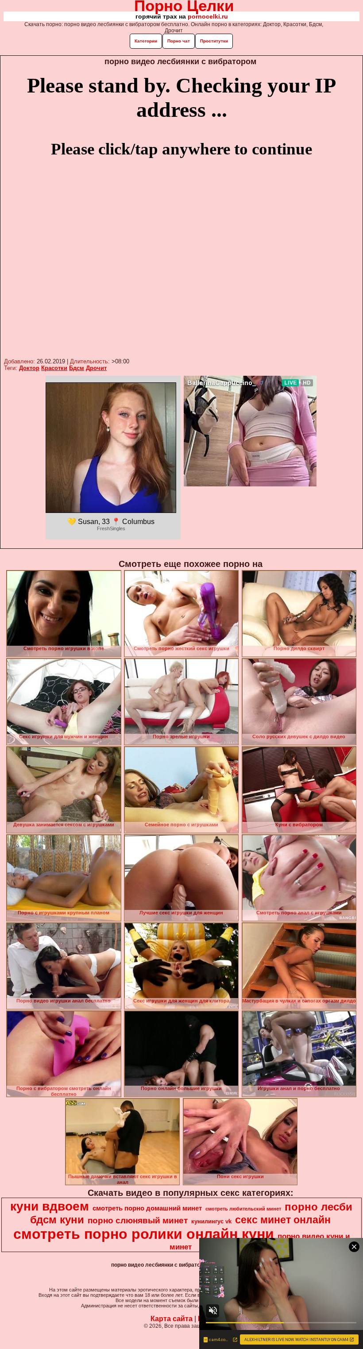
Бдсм (76, 368)
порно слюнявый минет (138, 1220)
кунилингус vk (211, 1221)
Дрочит (96, 368)
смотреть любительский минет (243, 1208)
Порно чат (178, 41)
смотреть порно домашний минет (147, 1208)
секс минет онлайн (283, 1220)
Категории (146, 41)
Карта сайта (172, 1318)
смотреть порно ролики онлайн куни (143, 1234)
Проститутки (214, 41)
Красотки (54, 368)
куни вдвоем (49, 1206)
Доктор (29, 368)
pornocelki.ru (208, 16)
